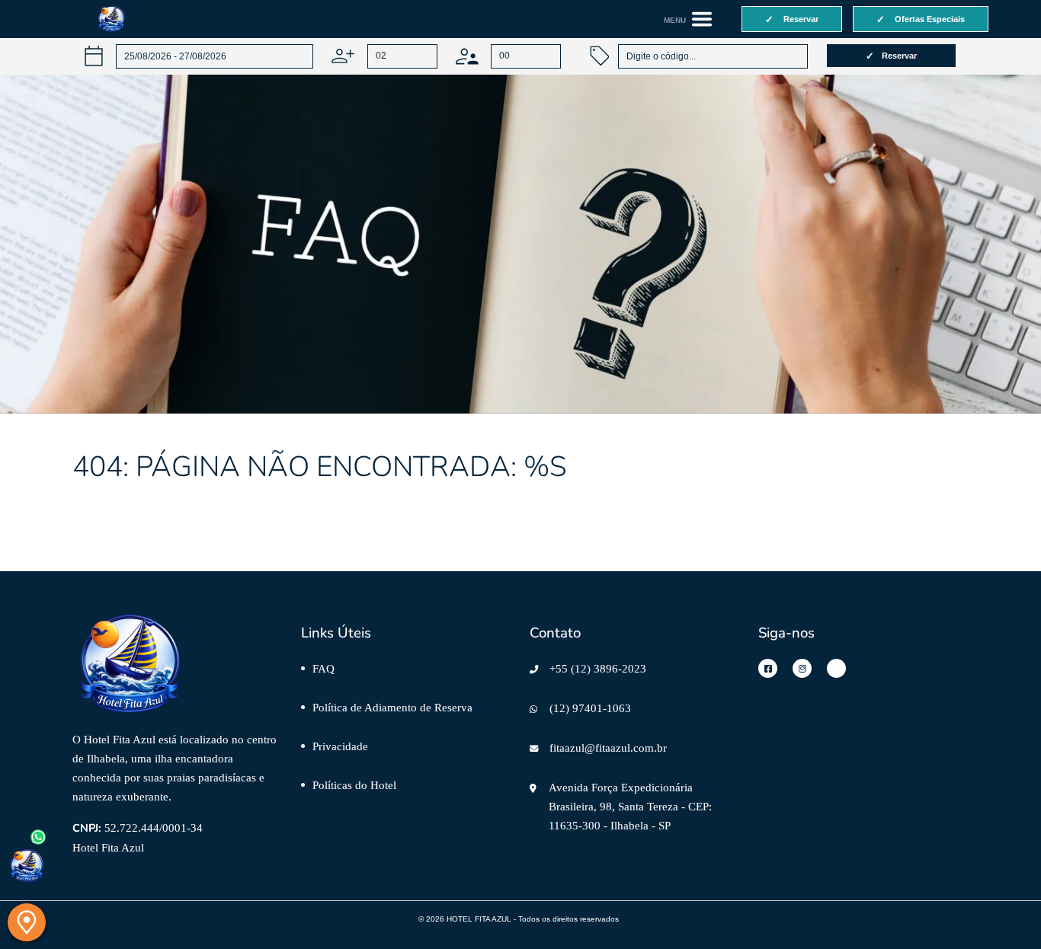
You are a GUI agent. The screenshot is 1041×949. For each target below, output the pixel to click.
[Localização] (27, 922)
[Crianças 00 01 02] (508, 56)
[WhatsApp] (27, 866)
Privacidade (340, 746)
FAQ (323, 668)
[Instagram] (802, 668)
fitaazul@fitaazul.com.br (608, 747)
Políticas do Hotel (354, 784)
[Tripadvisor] (836, 668)
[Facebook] (767, 668)
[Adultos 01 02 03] (384, 56)
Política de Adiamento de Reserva (392, 707)
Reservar (899, 55)
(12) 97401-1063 (590, 707)
